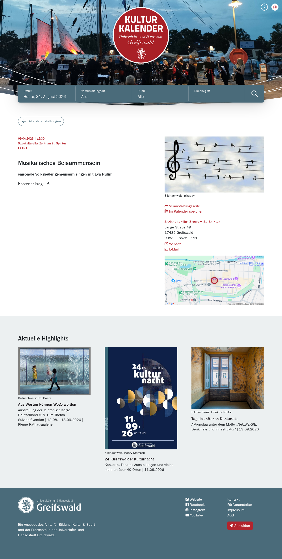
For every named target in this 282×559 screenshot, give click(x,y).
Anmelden (241, 525)
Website (175, 244)
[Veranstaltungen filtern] (254, 93)
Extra (22, 148)
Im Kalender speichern (186, 211)
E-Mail (173, 249)
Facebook (197, 505)
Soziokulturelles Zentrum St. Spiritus (42, 143)
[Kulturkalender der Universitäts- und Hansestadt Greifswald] (141, 35)
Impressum (236, 510)
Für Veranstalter (239, 505)
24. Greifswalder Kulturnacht (129, 459)
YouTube (196, 515)
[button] (274, 7)
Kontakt (233, 499)
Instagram (197, 510)
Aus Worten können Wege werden (47, 405)
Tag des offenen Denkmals (214, 419)
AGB (230, 515)
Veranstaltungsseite (184, 206)
